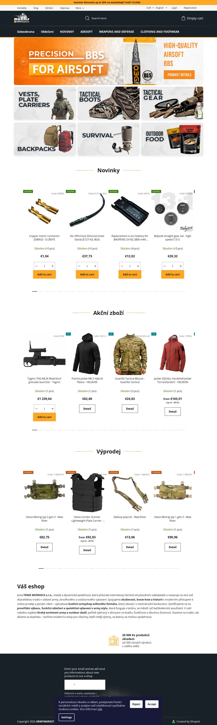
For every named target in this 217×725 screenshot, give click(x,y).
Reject (136, 704)
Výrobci (49, 7)
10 (99, 291)
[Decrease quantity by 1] (36, 266)
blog (36, 7)
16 (137, 291)
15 (131, 291)
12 (111, 291)
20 (163, 291)
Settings (66, 717)
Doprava (64, 7)
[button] (23, 61)
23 (182, 291)
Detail (87, 408)
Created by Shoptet (188, 721)
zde (100, 709)
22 (176, 291)
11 (105, 291)
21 (169, 291)
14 (124, 291)
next (197, 239)
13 (118, 291)
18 (150, 291)
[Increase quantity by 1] (52, 266)
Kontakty (22, 7)
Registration (190, 7)
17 (143, 291)
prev (19, 239)
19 (156, 291)
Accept (152, 704)
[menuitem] (26, 31)
